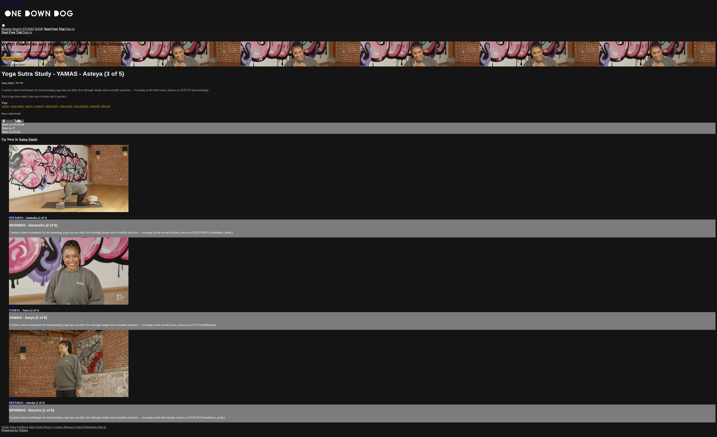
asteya (28, 106)
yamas (5, 106)
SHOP (39, 29)
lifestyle (105, 106)
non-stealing (81, 106)
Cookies (58, 427)
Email (20, 120)
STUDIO (28, 29)
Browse (6, 29)
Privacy (48, 427)
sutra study (66, 106)
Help (32, 427)
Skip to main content (13, 3)
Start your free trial (12, 58)
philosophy (52, 106)
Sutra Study (7, 82)
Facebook (7, 120)
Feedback (22, 427)
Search (17, 29)
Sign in (70, 29)
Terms (39, 427)
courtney (39, 106)
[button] (3, 25)
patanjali (95, 106)
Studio (5, 427)
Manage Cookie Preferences (81, 427)
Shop (13, 427)
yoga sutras (17, 106)
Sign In (27, 32)
